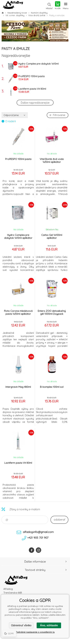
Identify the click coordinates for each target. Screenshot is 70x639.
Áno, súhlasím (49, 625)
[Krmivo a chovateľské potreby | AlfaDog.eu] (3, 13)
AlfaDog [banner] (13, 5)
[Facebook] (31, 550)
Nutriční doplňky (39, 12)
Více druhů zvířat (36, 15)
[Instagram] (38, 550)
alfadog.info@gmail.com (38, 532)
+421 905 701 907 (38, 537)
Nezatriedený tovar (17, 12)
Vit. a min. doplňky (15, 15)
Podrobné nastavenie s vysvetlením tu (35, 632)
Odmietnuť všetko (21, 625)
